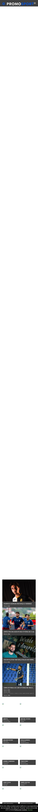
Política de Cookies (20, 810)
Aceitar (30, 810)
